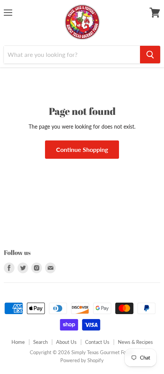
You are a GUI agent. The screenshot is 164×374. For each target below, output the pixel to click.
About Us (66, 342)
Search (40, 342)
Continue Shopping (82, 149)
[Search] (150, 54)
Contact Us (97, 342)
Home (18, 342)
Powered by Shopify (82, 360)
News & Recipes (135, 342)
